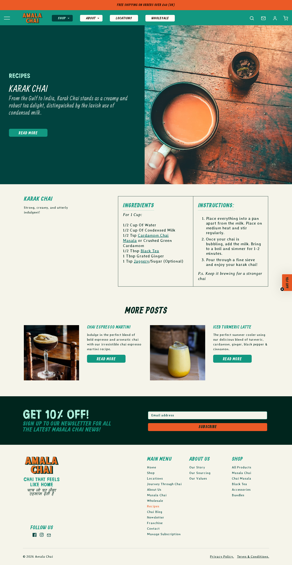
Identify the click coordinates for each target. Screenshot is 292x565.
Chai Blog (154, 512)
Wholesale (160, 18)
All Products (241, 467)
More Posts (146, 311)
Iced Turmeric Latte (232, 327)
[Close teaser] (282, 290)
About (91, 18)
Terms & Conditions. (253, 556)
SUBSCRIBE (207, 426)
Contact (153, 528)
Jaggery (141, 261)
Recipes (153, 506)
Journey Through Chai (164, 484)
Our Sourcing (200, 473)
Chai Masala (241, 478)
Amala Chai (44, 556)
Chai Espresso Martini (109, 327)
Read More (28, 133)
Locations (124, 18)
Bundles (238, 495)
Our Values (198, 478)
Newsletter (155, 517)
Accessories (241, 489)
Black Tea (150, 250)
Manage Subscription (164, 534)
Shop (62, 18)
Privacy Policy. (222, 556)
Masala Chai (157, 495)
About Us (154, 489)
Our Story (197, 467)
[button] (285, 18)
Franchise (155, 523)
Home (151, 467)
